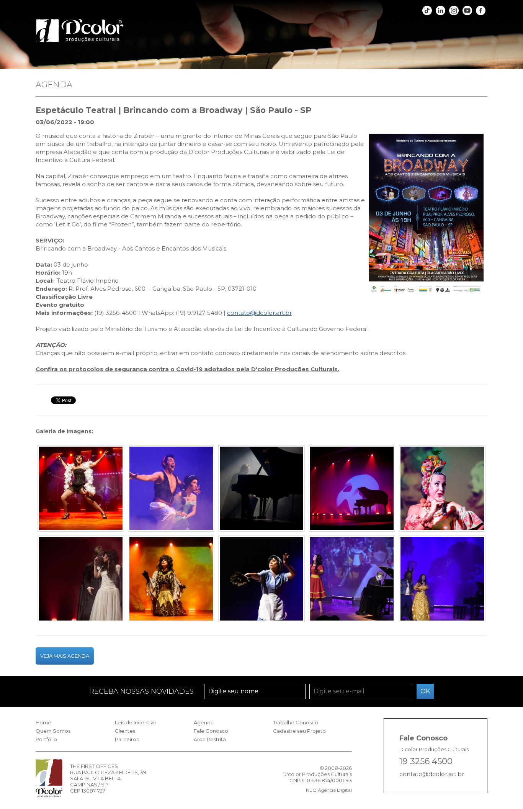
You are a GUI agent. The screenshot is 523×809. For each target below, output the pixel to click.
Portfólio (214, 78)
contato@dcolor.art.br (259, 312)
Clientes (304, 78)
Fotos (368, 78)
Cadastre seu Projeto (299, 731)
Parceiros (337, 78)
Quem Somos (173, 78)
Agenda (396, 78)
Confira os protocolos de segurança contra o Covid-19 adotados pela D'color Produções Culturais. (187, 369)
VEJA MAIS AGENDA (64, 656)
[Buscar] (467, 73)
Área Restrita (210, 739)
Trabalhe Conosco (295, 722)
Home (135, 78)
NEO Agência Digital (329, 790)
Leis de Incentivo (259, 78)
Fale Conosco (436, 78)
